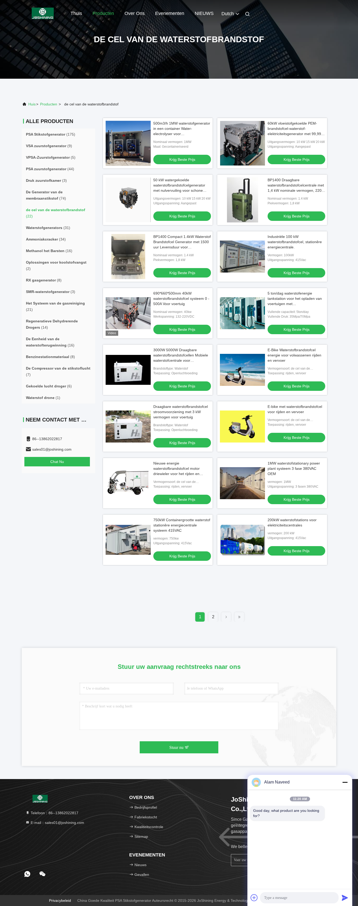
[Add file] (254, 897)
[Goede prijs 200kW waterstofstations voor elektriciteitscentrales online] (242, 539)
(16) (49, 251)
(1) (43, 398)
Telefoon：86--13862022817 (54, 813)
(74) (46, 195)
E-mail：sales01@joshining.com (57, 822)
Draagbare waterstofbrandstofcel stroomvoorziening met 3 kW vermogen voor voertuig (180, 411)
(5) (50, 157)
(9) (49, 146)
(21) (55, 306)
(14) (52, 324)
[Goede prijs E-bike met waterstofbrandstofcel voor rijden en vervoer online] (242, 426)
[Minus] (345, 782)
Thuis (76, 13)
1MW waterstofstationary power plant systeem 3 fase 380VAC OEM (294, 468)
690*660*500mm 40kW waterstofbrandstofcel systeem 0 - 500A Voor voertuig (181, 298)
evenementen (169, 13)
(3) (46, 180)
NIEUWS (204, 13)
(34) (46, 239)
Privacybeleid (60, 900)
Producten (103, 13)
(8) (44, 280)
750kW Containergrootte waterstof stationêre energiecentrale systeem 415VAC (181, 525)
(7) (58, 371)
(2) (56, 265)
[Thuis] (43, 13)
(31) (48, 228)
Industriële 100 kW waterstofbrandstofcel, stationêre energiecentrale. (295, 242)
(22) (55, 213)
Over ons (134, 13)
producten (48, 104)
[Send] (345, 897)
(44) (50, 169)
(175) (50, 134)
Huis (32, 104)
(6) (49, 386)
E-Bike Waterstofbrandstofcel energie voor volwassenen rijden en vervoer (294, 355)
